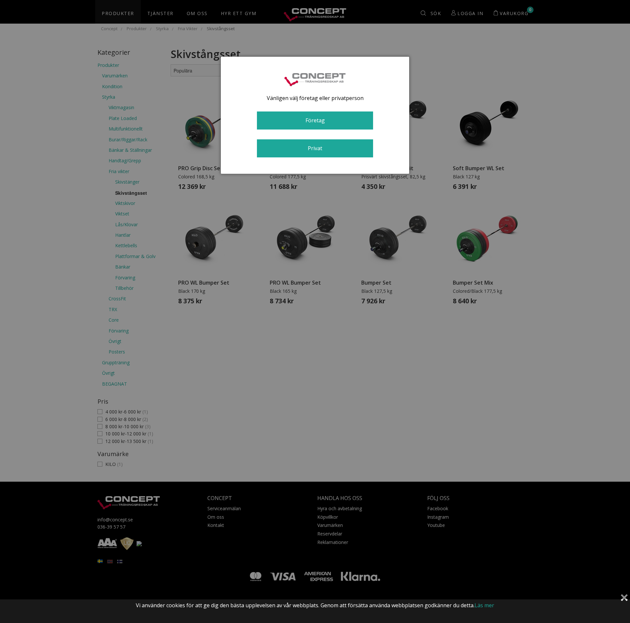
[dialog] (315, 115)
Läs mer (484, 605)
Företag (315, 120)
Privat (315, 148)
